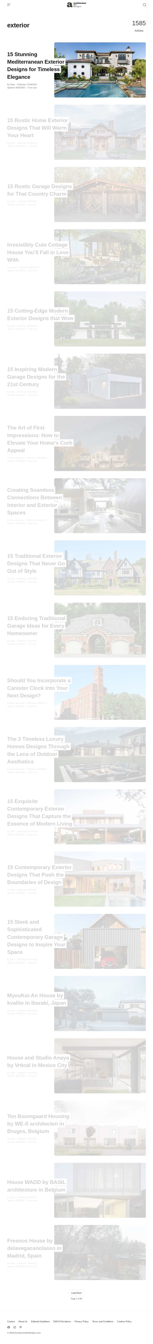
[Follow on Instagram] (14, 1327)
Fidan (12, 84)
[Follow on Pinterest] (20, 1327)
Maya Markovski (17, 458)
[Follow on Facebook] (8, 1327)
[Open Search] (144, 5)
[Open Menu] (9, 5)
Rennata (13, 267)
